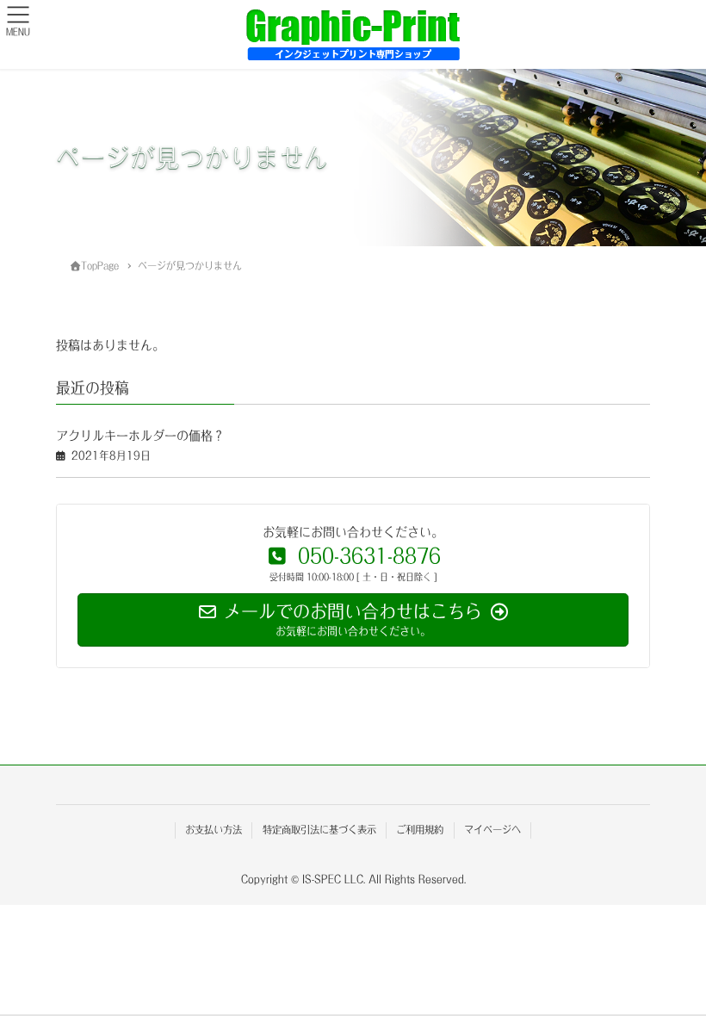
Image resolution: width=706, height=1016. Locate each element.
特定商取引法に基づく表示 (319, 829)
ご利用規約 (419, 829)
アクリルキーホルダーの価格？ (140, 436)
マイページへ (492, 829)
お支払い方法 (213, 829)
